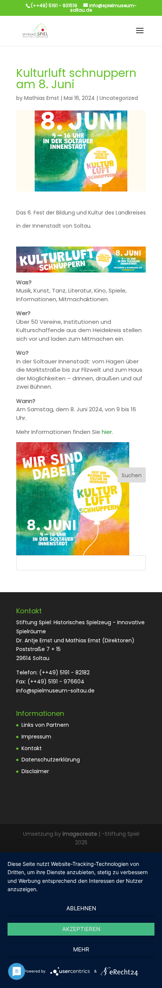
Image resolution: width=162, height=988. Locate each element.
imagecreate (80, 834)
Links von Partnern (45, 725)
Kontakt (31, 748)
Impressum (36, 736)
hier (107, 432)
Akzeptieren (81, 929)
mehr (81, 949)
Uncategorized (118, 98)
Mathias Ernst (41, 98)
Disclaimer (35, 771)
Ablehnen (81, 908)
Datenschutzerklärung (50, 759)
